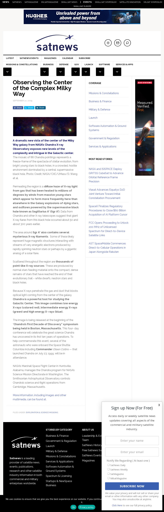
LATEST (10, 58)
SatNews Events (29, 58)
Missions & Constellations (104, 93)
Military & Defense (99, 109)
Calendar (67, 58)
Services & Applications (102, 146)
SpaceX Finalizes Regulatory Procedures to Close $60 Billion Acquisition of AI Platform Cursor (108, 210)
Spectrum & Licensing (59, 475)
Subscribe (84, 58)
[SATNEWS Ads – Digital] (82, 22)
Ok (73, 507)
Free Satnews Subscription (97, 450)
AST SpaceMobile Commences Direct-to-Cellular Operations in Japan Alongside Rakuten (107, 247)
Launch (93, 117)
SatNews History (92, 445)
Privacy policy (87, 507)
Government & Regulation (104, 138)
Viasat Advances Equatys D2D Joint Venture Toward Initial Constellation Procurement (107, 194)
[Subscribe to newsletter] (117, 42)
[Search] (127, 42)
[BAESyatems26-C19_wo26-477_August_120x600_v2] (144, 174)
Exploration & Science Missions (42, 412)
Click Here (117, 505)
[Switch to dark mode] (108, 42)
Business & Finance (100, 101)
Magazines (50, 58)
